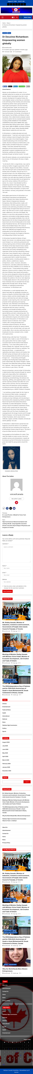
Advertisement (6, 830)
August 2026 (6, 742)
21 (20, 1055)
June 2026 (5, 749)
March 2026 (5, 760)
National (4, 719)
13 (16, 1052)
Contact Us (5, 833)
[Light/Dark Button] (13, 17)
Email (4, 572)
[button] (2, 17)
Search (5, 777)
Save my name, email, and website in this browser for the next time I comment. (15, 587)
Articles (4, 33)
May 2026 (5, 753)
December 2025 (6, 770)
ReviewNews (23, 1070)
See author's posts (16, 498)
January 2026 (6, 767)
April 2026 (5, 756)
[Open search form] (16, 17)
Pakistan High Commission (10, 618)
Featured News (7, 616)
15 (24, 1052)
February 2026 (6, 763)
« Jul (3, 1064)
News (9, 33)
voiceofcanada (8, 47)
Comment (5, 543)
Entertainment (6, 706)
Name (4, 565)
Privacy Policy (6, 842)
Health (4, 713)
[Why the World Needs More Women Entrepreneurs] (16, 957)
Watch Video (27, 17)
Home (4, 836)
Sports (4, 731)
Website (4, 579)
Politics (4, 728)
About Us (4, 827)
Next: (16, 523)
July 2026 (5, 745)
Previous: (14, 514)
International (5, 716)
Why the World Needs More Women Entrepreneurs (16, 815)
